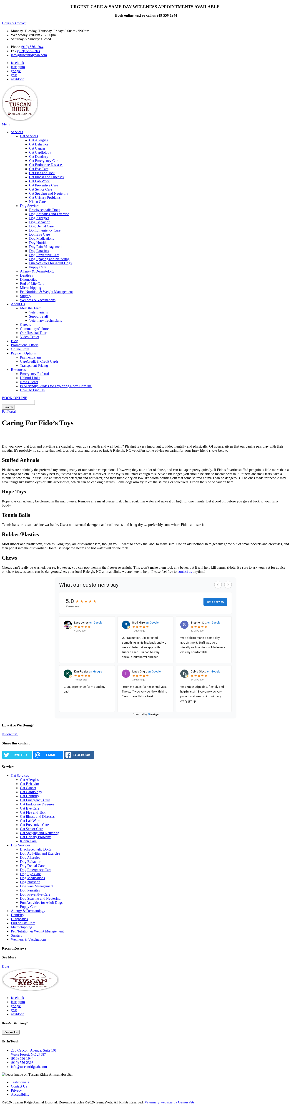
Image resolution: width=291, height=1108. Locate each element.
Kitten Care (37, 202)
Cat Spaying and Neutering (48, 193)
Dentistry (26, 275)
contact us (185, 571)
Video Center (29, 337)
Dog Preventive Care (44, 255)
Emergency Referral (34, 374)
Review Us (11, 1032)
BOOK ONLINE (14, 398)
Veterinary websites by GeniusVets (169, 1102)
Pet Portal (9, 411)
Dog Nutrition (39, 243)
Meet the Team (30, 308)
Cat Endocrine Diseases (46, 165)
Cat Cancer (37, 148)
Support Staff (38, 316)
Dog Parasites (39, 251)
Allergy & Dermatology (37, 271)
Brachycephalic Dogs (44, 210)
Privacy (16, 1090)
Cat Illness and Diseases (46, 177)
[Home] (20, 120)
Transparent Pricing (34, 365)
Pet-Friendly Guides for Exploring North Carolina (56, 386)
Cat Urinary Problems (44, 197)
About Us (18, 304)
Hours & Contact (14, 23)
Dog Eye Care (39, 234)
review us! (10, 734)
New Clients (29, 382)
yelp (14, 75)
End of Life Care (32, 283)
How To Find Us (32, 390)
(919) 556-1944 (32, 47)
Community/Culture (34, 329)
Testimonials (20, 1082)
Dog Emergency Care (44, 230)
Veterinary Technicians (45, 320)
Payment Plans (30, 357)
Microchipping (30, 288)
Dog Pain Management (45, 247)
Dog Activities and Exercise (49, 214)
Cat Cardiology (40, 152)
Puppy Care (37, 267)
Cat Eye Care (38, 169)
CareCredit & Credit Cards (39, 361)
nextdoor (17, 79)
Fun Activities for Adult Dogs (50, 263)
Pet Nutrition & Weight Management (46, 292)
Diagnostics (28, 279)
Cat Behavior (38, 144)
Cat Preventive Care (43, 185)
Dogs (6, 966)
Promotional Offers (24, 345)
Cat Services (29, 136)
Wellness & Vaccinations (37, 300)
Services (17, 132)
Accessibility (20, 1094)
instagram (18, 67)
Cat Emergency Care (44, 161)
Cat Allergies (38, 140)
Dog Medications (41, 238)
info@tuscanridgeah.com (29, 55)
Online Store (20, 349)
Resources (18, 370)
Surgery (25, 296)
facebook (17, 63)
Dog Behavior (39, 222)
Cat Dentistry (38, 156)
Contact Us (19, 1086)
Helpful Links (30, 378)
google (16, 71)
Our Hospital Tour (33, 333)
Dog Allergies (39, 218)
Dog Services (29, 206)
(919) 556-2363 (28, 51)
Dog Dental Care (41, 226)
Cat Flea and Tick (42, 173)
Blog (14, 341)
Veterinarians (38, 312)
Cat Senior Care (40, 189)
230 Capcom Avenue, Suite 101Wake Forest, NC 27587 (34, 1052)
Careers (25, 324)
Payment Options (23, 353)
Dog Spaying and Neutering (49, 259)
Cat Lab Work (39, 181)
